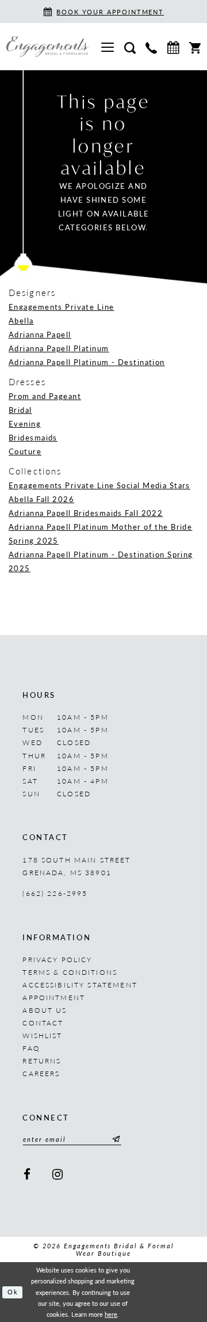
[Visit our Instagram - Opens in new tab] (57, 1175)
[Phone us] (151, 46)
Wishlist (42, 1035)
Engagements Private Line (61, 306)
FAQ (31, 1048)
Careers (41, 1073)
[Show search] (129, 46)
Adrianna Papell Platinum (59, 348)
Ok (12, 1291)
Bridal (20, 409)
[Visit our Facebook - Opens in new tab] (27, 1175)
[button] (108, 46)
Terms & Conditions (69, 972)
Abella (21, 320)
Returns (41, 1060)
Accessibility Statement (79, 984)
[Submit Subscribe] (114, 1139)
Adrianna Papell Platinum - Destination (87, 361)
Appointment (53, 997)
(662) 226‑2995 (54, 893)
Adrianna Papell (40, 334)
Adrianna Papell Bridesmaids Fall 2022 (86, 512)
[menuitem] (108, 46)
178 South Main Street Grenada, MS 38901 (76, 866)
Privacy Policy (57, 959)
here (111, 1314)
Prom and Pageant (45, 395)
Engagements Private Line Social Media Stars (99, 485)
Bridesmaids (33, 437)
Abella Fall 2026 (41, 498)
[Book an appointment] (173, 46)
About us (44, 1010)
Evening (25, 423)
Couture (25, 451)
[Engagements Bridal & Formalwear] (47, 46)
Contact (42, 1022)
